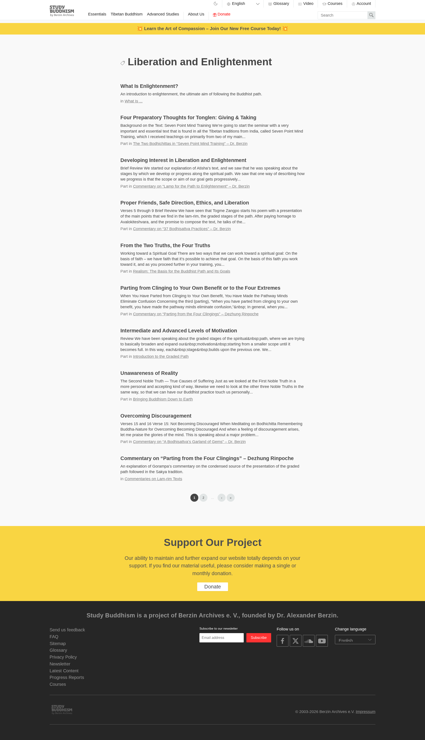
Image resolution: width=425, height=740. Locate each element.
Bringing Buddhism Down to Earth (163, 399)
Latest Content (64, 670)
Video (307, 3)
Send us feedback (67, 629)
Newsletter (60, 663)
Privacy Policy (63, 656)
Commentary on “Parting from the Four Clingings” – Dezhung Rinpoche (196, 314)
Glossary (280, 3)
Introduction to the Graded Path (161, 356)
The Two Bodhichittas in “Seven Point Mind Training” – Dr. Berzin (190, 143)
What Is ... (134, 101)
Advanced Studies (163, 14)
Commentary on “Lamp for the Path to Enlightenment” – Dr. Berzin (191, 186)
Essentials (97, 14)
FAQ (54, 636)
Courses (334, 3)
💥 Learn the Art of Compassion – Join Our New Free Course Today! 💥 (212, 28)
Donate (223, 14)
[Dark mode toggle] (215, 4)
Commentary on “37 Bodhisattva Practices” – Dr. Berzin (182, 229)
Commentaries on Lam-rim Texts (153, 479)
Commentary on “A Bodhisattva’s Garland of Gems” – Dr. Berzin (189, 441)
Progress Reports (67, 677)
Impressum (365, 711)
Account (363, 3)
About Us (196, 14)
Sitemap (58, 643)
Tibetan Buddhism (127, 14)
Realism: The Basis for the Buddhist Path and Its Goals (181, 271)
